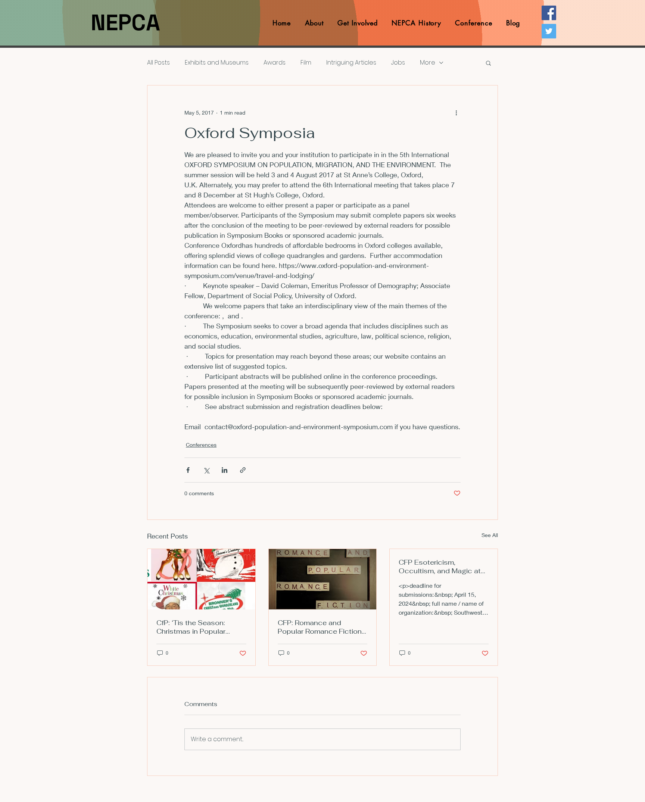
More (427, 63)
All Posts (158, 63)
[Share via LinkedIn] (224, 470)
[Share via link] (242, 470)
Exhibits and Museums (217, 63)
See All (490, 535)
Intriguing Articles (351, 63)
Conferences (201, 444)
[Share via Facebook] (187, 470)
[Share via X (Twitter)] (206, 470)
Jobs (398, 63)
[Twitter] (549, 31)
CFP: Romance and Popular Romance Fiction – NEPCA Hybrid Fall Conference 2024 (320, 627)
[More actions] (456, 112)
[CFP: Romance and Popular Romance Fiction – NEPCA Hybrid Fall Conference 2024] (323, 579)
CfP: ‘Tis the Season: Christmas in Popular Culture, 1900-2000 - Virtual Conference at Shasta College (193, 627)
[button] (488, 63)
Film (305, 63)
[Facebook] (549, 13)
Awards (275, 63)
